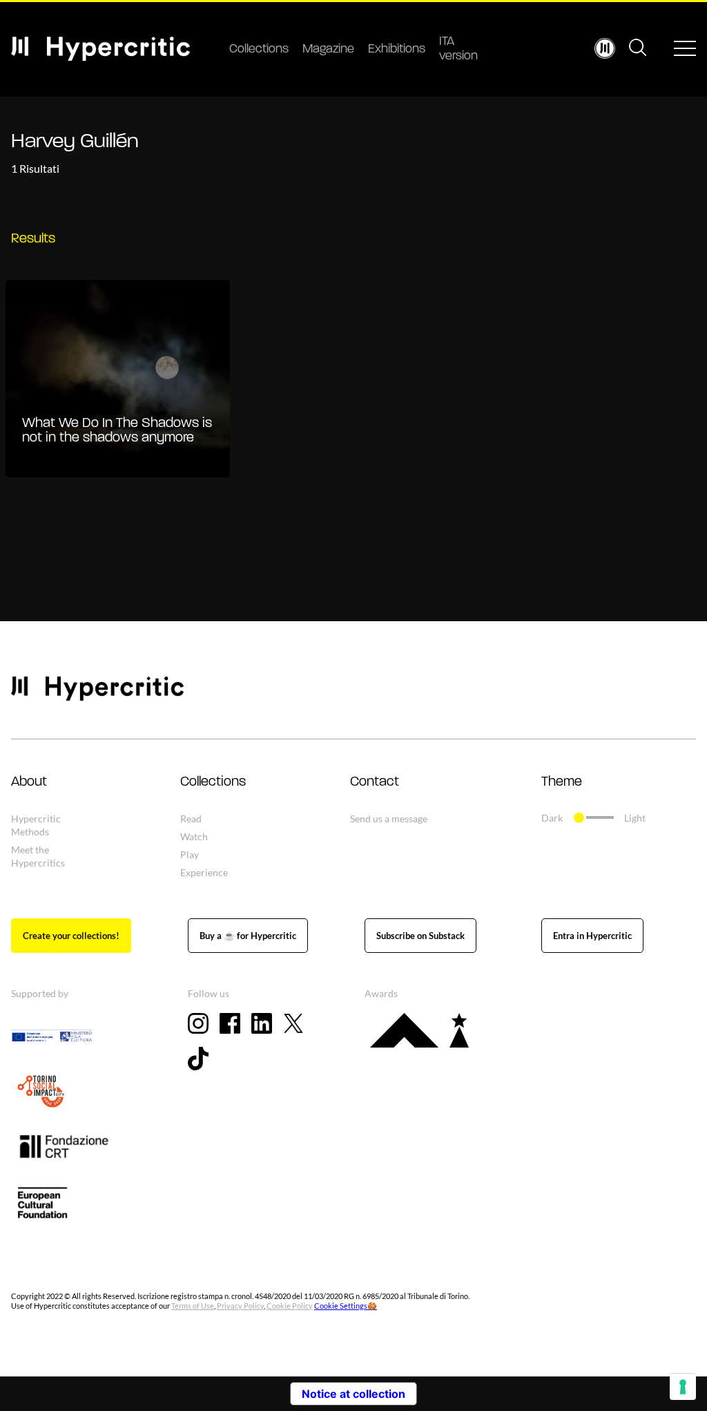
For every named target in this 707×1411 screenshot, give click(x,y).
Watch (194, 836)
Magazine (328, 50)
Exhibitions (396, 50)
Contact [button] (374, 782)
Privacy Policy (240, 1305)
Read (191, 818)
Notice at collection (353, 1394)
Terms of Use (192, 1305)
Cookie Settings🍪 (345, 1305)
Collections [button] (213, 782)
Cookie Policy (290, 1305)
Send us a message (388, 818)
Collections (259, 50)
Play (189, 854)
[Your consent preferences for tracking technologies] (683, 1387)
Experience (204, 872)
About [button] (29, 782)
